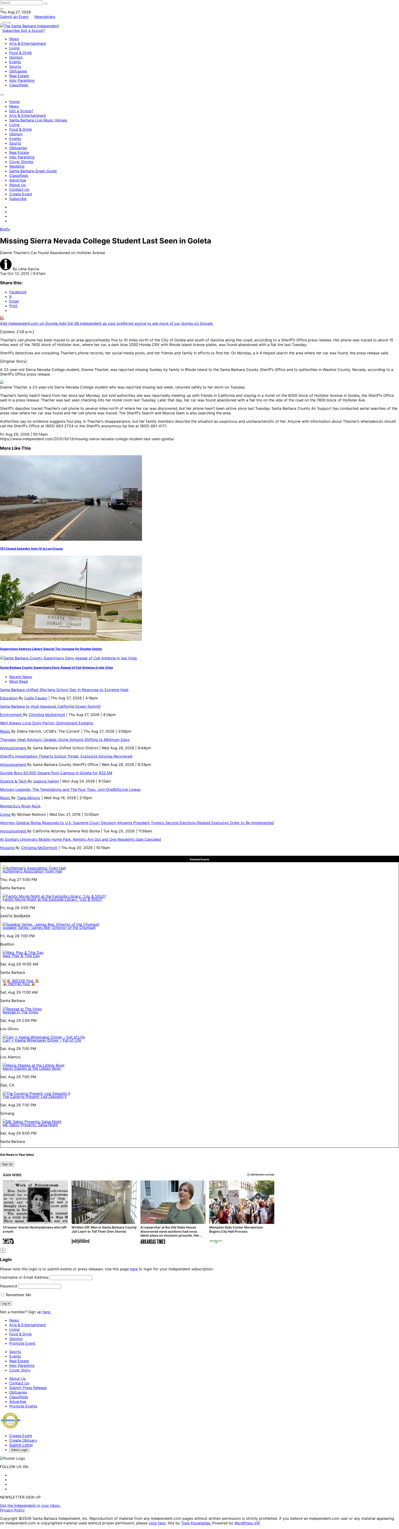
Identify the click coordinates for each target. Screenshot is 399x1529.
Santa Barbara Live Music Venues (38, 120)
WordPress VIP (247, 1523)
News (14, 38)
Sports (15, 66)
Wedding (16, 166)
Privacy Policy (12, 1510)
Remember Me (18, 1294)
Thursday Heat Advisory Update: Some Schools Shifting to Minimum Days (65, 739)
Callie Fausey (35, 698)
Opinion (16, 57)
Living (14, 48)
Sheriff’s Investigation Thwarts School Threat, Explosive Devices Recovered (66, 756)
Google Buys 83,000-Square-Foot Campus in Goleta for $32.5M (56, 773)
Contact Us (19, 189)
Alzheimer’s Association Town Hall (32, 871)
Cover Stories (21, 161)
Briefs (5, 229)
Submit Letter (21, 1445)
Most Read (18, 681)
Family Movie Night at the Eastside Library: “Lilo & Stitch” (53, 899)
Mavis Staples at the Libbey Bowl (32, 1068)
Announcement (13, 748)
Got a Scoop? (33, 30)
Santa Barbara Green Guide (33, 171)
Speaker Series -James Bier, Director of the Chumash (49, 927)
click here (157, 1523)
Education (9, 698)
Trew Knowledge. (196, 1523)
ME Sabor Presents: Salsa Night (30, 1124)
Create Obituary (23, 1440)
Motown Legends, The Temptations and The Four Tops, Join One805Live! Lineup (70, 789)
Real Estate (19, 75)
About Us (17, 184)
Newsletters (44, 16)
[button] (35, 1213)
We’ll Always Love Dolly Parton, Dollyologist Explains (46, 723)
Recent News (20, 676)
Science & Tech (14, 781)
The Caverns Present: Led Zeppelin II (34, 1096)
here (134, 1269)
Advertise (17, 180)
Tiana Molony (28, 797)
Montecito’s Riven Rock (20, 806)
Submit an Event (14, 16)
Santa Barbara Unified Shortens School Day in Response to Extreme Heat (64, 689)
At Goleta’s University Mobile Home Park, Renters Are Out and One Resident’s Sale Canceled (80, 839)
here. (46, 1312)
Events (15, 62)
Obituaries (18, 71)
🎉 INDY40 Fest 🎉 (19, 984)
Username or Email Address (24, 1277)
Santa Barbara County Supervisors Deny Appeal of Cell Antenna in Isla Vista (56, 667)
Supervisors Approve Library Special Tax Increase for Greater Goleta (51, 649)
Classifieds (18, 85)
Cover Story (19, 1370)
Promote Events (23, 1406)
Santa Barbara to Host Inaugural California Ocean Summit (50, 706)
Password (8, 1286)
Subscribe (11, 30)
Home (14, 101)
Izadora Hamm (46, 781)
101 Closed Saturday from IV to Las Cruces (31, 548)
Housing (7, 847)
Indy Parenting (21, 80)
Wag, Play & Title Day (21, 955)
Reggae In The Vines (20, 1012)
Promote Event (22, 1343)
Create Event (20, 194)
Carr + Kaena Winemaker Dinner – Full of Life (42, 1040)
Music (5, 731)
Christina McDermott (47, 714)
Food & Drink (20, 52)
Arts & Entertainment (27, 43)
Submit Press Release (28, 1387)
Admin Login (19, 1450)
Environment (11, 714)
